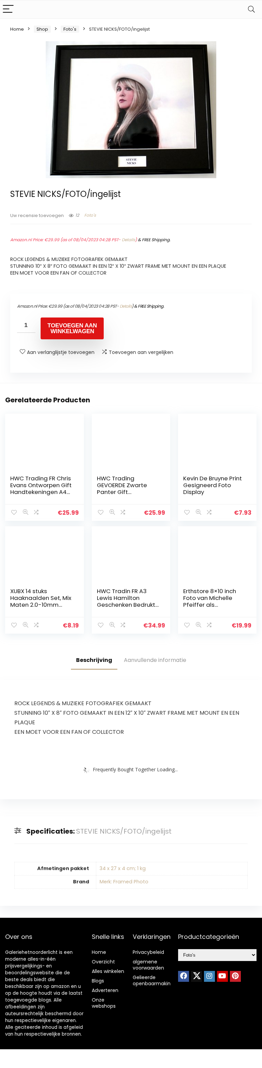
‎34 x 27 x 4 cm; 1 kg (123, 868)
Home (17, 29)
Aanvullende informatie (155, 660)
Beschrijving (94, 660)
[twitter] (196, 976)
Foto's (69, 29)
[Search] (251, 9)
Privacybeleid (148, 952)
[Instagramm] (209, 976)
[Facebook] (183, 976)
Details (128, 240)
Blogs (98, 980)
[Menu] (8, 9)
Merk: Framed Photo (124, 881)
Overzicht (103, 961)
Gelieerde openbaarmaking (153, 980)
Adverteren (105, 990)
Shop (42, 29)
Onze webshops (104, 1002)
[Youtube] (222, 976)
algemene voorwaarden (148, 964)
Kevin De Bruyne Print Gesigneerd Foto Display (212, 485)
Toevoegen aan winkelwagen (72, 328)
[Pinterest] (235, 976)
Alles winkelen (108, 971)
